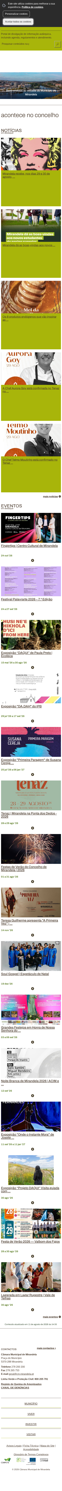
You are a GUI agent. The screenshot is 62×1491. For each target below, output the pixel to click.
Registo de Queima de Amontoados (21, 1384)
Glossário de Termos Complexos (31, 1454)
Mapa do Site (47, 1446)
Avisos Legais (14, 1446)
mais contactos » (46, 1348)
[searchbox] (16, 44)
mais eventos (50, 1317)
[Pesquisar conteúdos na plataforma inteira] (57, 44)
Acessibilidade (31, 1449)
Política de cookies (32, 7)
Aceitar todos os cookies (18, 21)
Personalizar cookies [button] (16, 14)
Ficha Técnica (31, 1446)
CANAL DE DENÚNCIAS (15, 1388)
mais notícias (50, 496)
